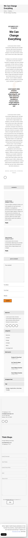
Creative (10, 11)
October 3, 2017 (14, 364)
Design (7, 171)
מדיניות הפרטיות (9, 499)
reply (6, 222)
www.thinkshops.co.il (6, 442)
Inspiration (13, 171)
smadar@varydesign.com (8, 414)
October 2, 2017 (14, 358)
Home (5, 11)
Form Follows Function (16, 367)
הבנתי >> (4, 534)
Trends (14, 172)
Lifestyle (8, 343)
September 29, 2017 (13, 26)
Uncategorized (9, 348)
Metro (7, 345)
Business (8, 335)
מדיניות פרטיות (16, 531)
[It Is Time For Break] (8, 363)
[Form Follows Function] (8, 368)
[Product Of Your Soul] (8, 358)
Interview (20, 171)
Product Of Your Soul (16, 357)
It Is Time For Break (15, 362)
